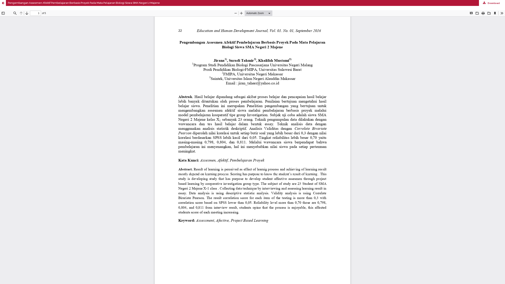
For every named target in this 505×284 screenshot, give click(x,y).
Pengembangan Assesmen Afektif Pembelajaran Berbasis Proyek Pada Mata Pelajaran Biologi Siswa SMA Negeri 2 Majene (84, 2)
